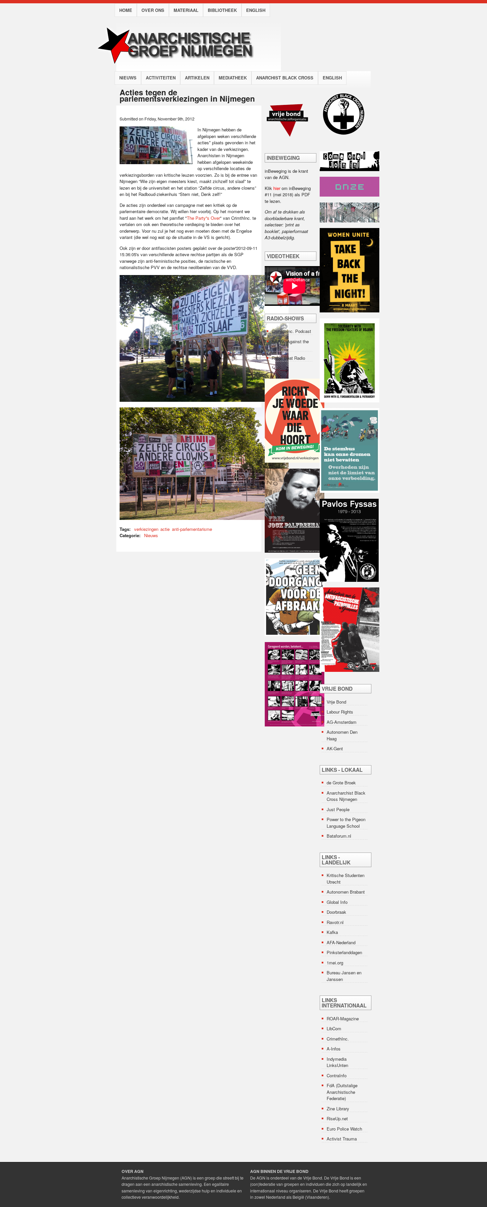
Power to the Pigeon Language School (346, 822)
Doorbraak (336, 912)
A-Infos (334, 1048)
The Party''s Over (203, 218)
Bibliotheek (222, 10)
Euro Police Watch (344, 1129)
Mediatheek (233, 77)
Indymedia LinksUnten (337, 1062)
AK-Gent (335, 748)
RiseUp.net (337, 1118)
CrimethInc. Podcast (291, 331)
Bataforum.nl (339, 836)
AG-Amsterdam (341, 722)
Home (125, 10)
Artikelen (197, 77)
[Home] (181, 68)
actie (165, 529)
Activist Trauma (342, 1139)
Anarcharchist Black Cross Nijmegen (346, 796)
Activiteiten (161, 77)
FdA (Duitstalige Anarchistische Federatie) (342, 1091)
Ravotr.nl (335, 922)
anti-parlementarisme (192, 529)
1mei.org (335, 962)
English (255, 10)
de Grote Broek (341, 782)
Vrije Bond (336, 702)
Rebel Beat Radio (288, 358)
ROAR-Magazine (343, 1018)
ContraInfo (337, 1075)
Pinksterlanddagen (344, 952)
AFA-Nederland (341, 942)
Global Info (337, 902)
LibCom (334, 1028)
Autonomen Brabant (346, 892)
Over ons (152, 10)
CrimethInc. (338, 1039)
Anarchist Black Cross (284, 77)
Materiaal (186, 10)
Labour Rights (340, 712)
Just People (338, 809)
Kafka (332, 932)
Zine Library (338, 1108)
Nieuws (127, 77)
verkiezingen (146, 529)
